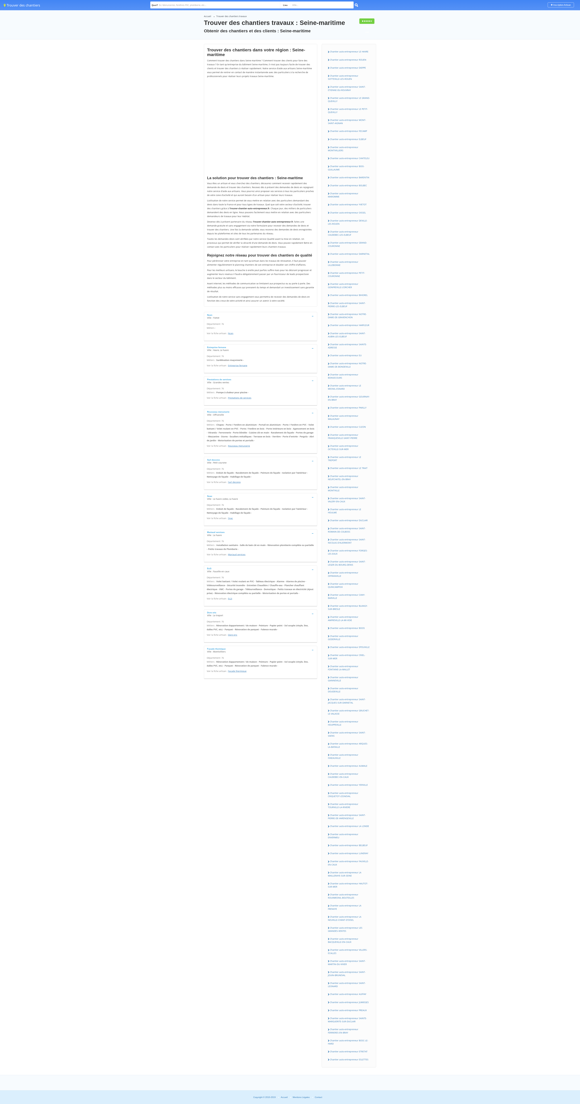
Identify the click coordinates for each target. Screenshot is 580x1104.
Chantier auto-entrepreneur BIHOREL (349, 295)
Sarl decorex (234, 482)
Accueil (207, 16)
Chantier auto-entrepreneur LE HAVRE (349, 51)
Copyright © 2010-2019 (264, 1097)
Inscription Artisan (562, 5)
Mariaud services (236, 554)
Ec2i (230, 598)
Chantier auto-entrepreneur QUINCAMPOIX (343, 585)
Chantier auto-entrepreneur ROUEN (348, 59)
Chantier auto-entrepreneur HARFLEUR (349, 325)
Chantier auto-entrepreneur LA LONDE (349, 826)
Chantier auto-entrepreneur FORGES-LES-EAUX (348, 552)
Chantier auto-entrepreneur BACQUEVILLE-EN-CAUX (343, 940)
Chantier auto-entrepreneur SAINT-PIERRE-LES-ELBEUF (347, 305)
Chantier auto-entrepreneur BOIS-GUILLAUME (346, 168)
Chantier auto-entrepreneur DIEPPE (348, 67)
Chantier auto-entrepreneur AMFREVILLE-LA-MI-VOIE (343, 618)
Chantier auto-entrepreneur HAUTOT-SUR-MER (348, 885)
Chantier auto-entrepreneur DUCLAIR (349, 520)
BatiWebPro (552, 1085)
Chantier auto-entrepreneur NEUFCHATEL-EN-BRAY (343, 478)
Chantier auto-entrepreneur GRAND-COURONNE (347, 244)
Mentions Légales (301, 1097)
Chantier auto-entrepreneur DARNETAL (350, 253)
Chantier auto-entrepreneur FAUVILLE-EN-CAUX (348, 863)
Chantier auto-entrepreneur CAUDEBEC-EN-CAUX (343, 775)
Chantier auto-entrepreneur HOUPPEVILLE (343, 723)
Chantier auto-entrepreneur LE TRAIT (348, 468)
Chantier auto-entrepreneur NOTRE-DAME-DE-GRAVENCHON (347, 316)
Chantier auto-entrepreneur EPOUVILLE (350, 647)
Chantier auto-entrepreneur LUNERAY (349, 853)
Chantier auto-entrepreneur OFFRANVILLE (343, 574)
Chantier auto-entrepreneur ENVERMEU (343, 836)
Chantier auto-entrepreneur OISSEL (348, 212)
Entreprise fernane (237, 365)
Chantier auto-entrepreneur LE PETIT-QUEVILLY (348, 111)
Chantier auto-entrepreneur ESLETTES (349, 1059)
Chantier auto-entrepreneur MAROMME (343, 195)
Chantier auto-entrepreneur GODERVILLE (343, 638)
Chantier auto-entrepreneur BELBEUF (349, 845)
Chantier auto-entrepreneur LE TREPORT (344, 459)
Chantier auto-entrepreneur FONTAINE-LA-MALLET (343, 668)
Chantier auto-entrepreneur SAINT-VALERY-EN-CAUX (347, 500)
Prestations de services (239, 397)
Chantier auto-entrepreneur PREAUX (348, 1010)
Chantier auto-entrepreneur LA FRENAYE (344, 907)
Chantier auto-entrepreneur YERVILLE (349, 784)
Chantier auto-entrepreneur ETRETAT (348, 1051)
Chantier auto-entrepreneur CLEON (348, 426)
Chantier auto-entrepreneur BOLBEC (348, 185)
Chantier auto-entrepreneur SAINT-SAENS (347, 734)
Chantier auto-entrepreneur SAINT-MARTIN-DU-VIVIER (347, 963)
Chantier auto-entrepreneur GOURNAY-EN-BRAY (349, 398)
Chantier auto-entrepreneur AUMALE (348, 765)
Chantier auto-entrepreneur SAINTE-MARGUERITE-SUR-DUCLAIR (347, 1020)
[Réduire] (564, 1019)
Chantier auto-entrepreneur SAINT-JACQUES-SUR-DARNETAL (347, 701)
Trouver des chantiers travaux (231, 16)
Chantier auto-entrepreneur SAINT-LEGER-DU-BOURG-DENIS (347, 563)
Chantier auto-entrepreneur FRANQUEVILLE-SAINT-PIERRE (343, 436)
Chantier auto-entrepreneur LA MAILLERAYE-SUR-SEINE (344, 874)
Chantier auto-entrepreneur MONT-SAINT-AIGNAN (347, 122)
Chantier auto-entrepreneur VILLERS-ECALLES (347, 951)
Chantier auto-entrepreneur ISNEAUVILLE (343, 756)
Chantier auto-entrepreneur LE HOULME (344, 511)
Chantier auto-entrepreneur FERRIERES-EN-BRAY (343, 1031)
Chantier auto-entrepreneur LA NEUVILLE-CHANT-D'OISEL (344, 918)
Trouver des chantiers (23, 5)
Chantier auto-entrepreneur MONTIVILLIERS (343, 149)
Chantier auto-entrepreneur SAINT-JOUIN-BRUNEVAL (347, 974)
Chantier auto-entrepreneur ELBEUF (348, 139)
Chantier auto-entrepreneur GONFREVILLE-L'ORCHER (343, 285)
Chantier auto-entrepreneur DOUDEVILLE (343, 690)
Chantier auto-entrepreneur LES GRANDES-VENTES (345, 929)
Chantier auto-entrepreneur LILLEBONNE (343, 263)
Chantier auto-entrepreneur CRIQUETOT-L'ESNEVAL (343, 795)
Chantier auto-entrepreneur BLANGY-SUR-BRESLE (348, 607)
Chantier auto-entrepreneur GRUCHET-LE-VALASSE (348, 712)
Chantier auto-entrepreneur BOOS (347, 628)
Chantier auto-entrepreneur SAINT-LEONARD (347, 985)
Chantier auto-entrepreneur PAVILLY (348, 407)
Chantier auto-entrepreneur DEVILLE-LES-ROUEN (347, 222)
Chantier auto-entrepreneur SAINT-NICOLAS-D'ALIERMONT (347, 541)
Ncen (230, 333)
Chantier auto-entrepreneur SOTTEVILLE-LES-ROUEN (343, 77)
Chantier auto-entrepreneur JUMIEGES (349, 1002)
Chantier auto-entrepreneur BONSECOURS (343, 376)
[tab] (260, 316)
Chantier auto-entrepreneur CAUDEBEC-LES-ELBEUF (343, 233)
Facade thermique (237, 671)
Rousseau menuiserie (239, 445)
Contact (318, 1097)
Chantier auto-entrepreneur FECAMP (348, 131)
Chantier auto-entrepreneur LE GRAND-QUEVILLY (349, 100)
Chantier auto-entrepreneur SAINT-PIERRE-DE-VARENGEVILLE (347, 817)
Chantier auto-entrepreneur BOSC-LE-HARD (348, 1042)
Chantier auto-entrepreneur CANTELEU (349, 158)
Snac (230, 518)
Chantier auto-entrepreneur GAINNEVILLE (343, 679)
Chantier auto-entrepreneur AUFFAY (348, 994)
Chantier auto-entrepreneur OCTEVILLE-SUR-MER (343, 447)
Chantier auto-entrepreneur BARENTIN (349, 177)
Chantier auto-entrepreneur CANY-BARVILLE (346, 596)
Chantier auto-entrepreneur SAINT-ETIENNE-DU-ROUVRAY (347, 88)
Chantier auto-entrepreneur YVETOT (348, 204)
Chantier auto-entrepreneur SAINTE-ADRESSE (347, 346)
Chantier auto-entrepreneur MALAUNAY (343, 417)
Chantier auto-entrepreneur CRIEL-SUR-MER (346, 657)
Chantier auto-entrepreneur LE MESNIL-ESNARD (344, 387)
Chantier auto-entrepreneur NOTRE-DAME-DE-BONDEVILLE (347, 365)
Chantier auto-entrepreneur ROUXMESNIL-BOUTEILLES (343, 896)
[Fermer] (570, 1019)
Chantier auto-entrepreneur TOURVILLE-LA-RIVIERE (343, 806)
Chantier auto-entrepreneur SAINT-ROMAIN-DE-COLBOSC (347, 530)
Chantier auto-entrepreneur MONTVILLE (343, 489)
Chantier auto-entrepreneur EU (346, 355)
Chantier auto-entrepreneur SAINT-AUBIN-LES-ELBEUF (347, 335)
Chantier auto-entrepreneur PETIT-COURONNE (346, 274)
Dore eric (232, 634)
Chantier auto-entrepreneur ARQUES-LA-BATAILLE (348, 745)
